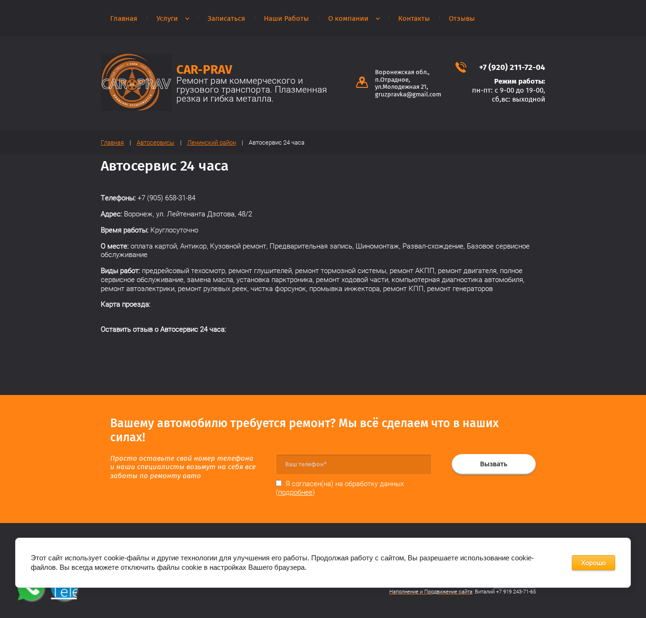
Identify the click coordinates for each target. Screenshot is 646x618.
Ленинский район (211, 142)
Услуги (167, 18)
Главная (123, 18)
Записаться (226, 18)
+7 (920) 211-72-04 (512, 67)
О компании (348, 18)
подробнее (295, 492)
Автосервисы (156, 142)
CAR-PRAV (204, 69)
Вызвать (493, 464)
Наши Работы (286, 18)
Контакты (414, 18)
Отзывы (462, 18)
